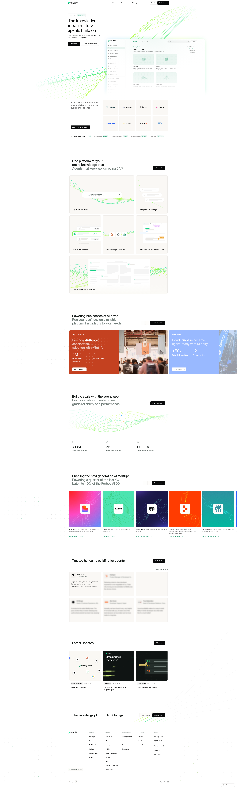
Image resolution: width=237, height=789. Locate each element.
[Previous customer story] (143, 323)
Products (103, 3)
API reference (126, 741)
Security (157, 750)
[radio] (69, 781)
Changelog (125, 749)
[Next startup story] (149, 483)
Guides (108, 749)
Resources (124, 3)
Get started (73, 43)
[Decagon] (143, 107)
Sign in (153, 3)
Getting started (127, 737)
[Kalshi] (160, 123)
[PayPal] (143, 123)
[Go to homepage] (73, 3)
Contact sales (163, 3)
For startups (158, 483)
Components (126, 745)
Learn (91, 757)
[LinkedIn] (168, 781)
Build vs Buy (93, 745)
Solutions (114, 3)
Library (108, 757)
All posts (159, 643)
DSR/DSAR (157, 754)
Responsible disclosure (158, 741)
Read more (158, 560)
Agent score (109, 769)
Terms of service (159, 746)
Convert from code (112, 765)
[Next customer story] (147, 323)
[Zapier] (160, 107)
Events (140, 741)
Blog (107, 741)
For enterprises (157, 323)
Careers (140, 737)
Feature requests (111, 753)
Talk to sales (145, 715)
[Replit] (110, 123)
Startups (92, 737)
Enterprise (92, 741)
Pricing (134, 3)
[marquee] (127, 136)
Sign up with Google (90, 43)
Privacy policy (158, 737)
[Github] (161, 781)
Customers (109, 737)
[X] (164, 781)
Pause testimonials (161, 569)
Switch (91, 749)
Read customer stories (79, 127)
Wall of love (142, 745)
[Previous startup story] (145, 483)
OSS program (93, 753)
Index (107, 761)
